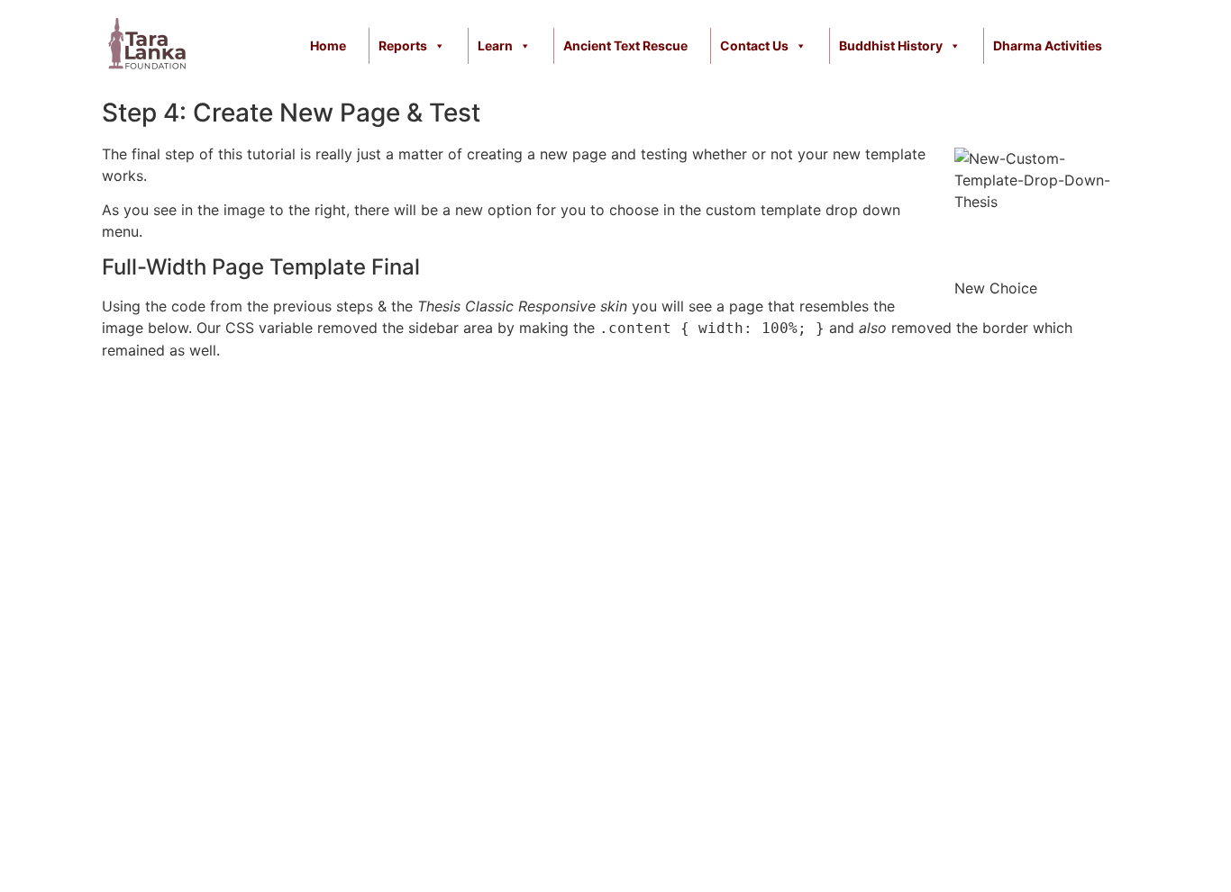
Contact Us (754, 45)
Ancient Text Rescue (625, 45)
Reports (402, 45)
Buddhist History (891, 45)
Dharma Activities (1047, 45)
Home (328, 45)
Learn (495, 45)
